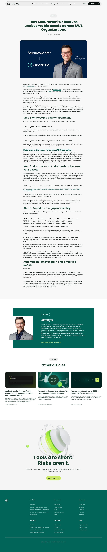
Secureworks (57, 90)
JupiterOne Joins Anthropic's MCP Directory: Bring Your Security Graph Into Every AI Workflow (19, 393)
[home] (14, 4)
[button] (35, 4)
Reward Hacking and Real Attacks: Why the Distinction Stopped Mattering (53, 392)
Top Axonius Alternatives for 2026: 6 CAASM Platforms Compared (85, 392)
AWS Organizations (29, 86)
